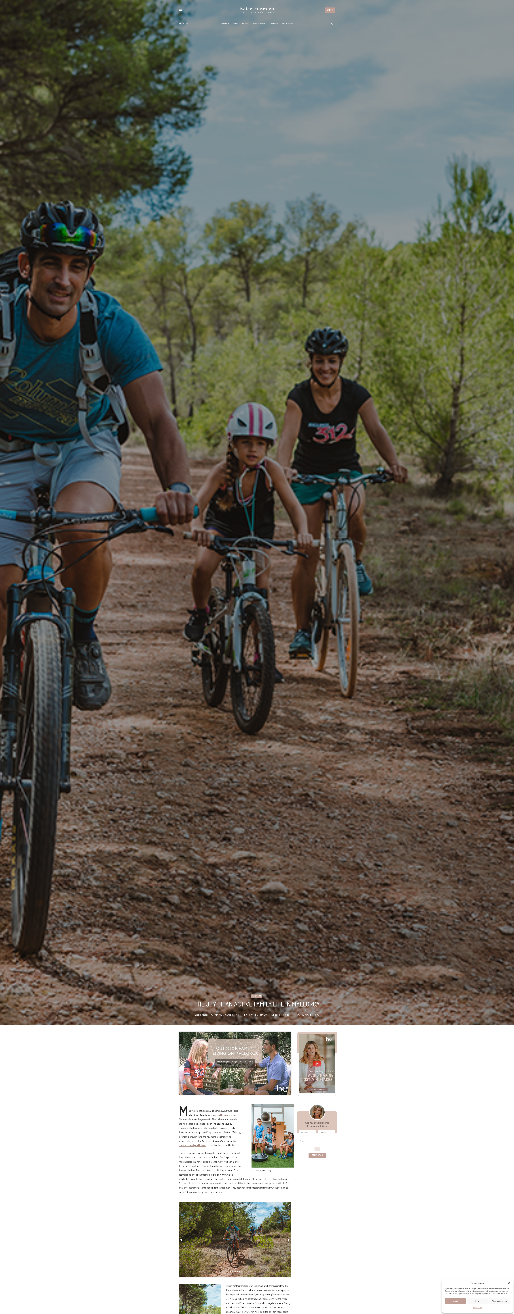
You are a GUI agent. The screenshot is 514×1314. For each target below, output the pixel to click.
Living (235, 23)
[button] (508, 1283)
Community (273, 23)
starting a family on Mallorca (192, 1145)
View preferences (499, 1301)
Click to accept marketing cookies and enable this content (235, 1063)
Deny (477, 1301)
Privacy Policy (477, 1308)
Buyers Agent (287, 23)
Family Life (256, 996)
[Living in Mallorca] (257, 10)
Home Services (259, 23)
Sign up (330, 10)
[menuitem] (180, 23)
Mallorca (245, 23)
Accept (455, 1301)
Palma (258, 1303)
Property (225, 23)
